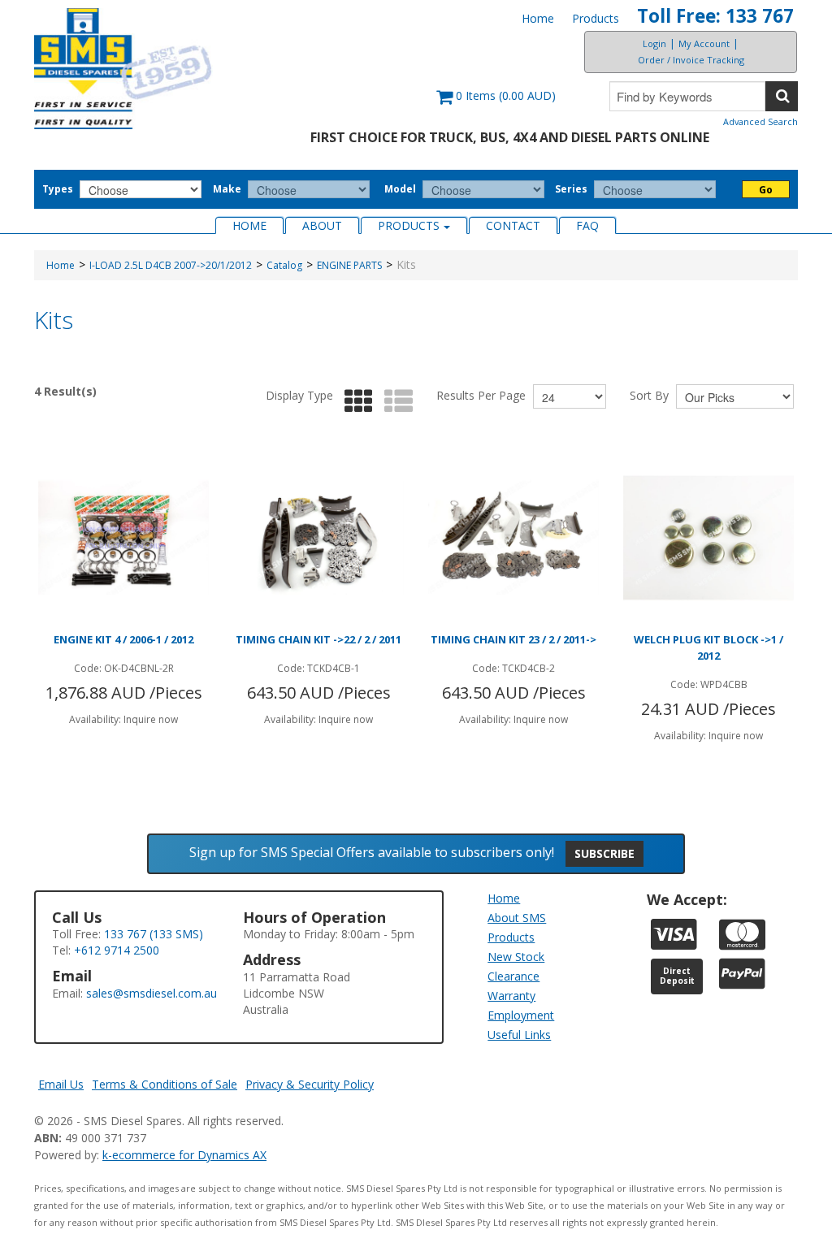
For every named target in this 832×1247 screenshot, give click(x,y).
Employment (521, 1015)
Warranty (511, 995)
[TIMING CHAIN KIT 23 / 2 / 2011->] (513, 537)
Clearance (514, 976)
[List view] (394, 402)
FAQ (587, 225)
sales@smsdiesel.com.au (151, 993)
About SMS (517, 917)
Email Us (61, 1084)
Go (766, 190)
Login (654, 43)
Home (538, 18)
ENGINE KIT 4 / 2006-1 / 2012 (123, 639)
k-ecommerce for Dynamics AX (184, 1155)
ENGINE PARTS (349, 265)
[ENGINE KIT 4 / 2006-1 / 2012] (123, 537)
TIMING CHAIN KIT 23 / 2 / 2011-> (513, 639)
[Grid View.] (354, 402)
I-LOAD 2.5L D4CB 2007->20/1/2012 (170, 265)
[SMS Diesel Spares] (123, 68)
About (322, 225)
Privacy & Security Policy (309, 1084)
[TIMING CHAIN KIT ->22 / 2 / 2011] (318, 537)
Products (595, 18)
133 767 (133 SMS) (153, 934)
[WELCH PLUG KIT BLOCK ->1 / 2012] (708, 537)
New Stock (516, 956)
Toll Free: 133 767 (715, 15)
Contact (513, 225)
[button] (496, 103)
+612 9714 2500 (116, 950)
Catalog (284, 265)
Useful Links (519, 1034)
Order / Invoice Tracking (691, 60)
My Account (704, 43)
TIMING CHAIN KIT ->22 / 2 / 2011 (318, 639)
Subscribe (604, 853)
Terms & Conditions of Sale (164, 1084)
